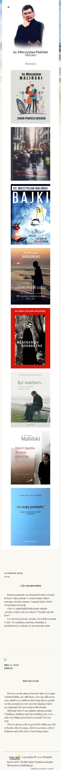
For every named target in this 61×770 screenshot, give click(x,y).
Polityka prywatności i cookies (42, 768)
